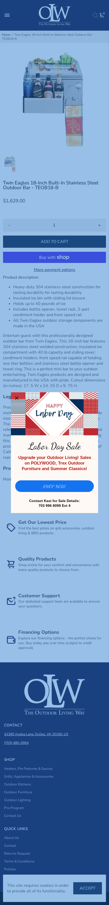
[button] (17, 398)
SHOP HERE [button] (54, 486)
